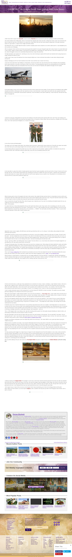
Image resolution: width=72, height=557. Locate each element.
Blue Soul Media (15, 421)
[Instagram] (9, 438)
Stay (44, 2)
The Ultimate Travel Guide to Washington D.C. (60, 506)
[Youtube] (17, 438)
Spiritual (26, 2)
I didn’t (46, 253)
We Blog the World (27, 416)
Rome (44, 547)
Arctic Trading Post (15, 252)
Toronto (50, 546)
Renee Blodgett (28, 11)
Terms (43, 554)
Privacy (40, 554)
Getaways (9, 525)
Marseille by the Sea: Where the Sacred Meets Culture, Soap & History (23, 454)
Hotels (8, 526)
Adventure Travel (11, 521)
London (44, 540)
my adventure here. (55, 253)
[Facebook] (6, 438)
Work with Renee (59, 542)
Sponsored (8, 545)
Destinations (15, 2)
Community (8, 541)
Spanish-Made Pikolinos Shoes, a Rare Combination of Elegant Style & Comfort (23, 507)
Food (29, 2)
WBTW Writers (10, 528)
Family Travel (10, 522)
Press (7, 544)
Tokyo (50, 545)
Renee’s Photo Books (60, 541)
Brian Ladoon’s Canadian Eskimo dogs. (33, 317)
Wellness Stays (34, 544)
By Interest (20, 2)
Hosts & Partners (9, 542)
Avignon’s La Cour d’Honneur (58, 454)
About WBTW (9, 539)
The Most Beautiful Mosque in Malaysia (60, 442)
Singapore (51, 542)
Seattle (50, 541)
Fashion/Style (21, 539)
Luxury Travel (34, 2)
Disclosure (36, 554)
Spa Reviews (33, 541)
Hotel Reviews (34, 539)
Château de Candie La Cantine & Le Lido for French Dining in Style (35, 454)
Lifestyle (20, 541)
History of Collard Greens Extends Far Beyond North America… (48, 506)
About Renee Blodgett (60, 539)
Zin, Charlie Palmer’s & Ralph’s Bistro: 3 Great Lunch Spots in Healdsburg (11, 506)
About (10, 2)
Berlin (44, 539)
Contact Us (8, 549)
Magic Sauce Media (29, 422)
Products (40, 2)
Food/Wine (9, 523)
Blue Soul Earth (27, 421)
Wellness (9, 529)
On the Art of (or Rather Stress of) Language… (12, 442)
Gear (19, 540)
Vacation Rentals (34, 542)
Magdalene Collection (43, 418)
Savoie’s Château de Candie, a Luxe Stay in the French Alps (11, 454)
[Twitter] (14, 438)
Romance (33, 540)
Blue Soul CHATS (53, 421)
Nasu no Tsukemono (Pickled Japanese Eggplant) (35, 506)
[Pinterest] (12, 438)
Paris (44, 546)
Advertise (8, 540)
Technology (20, 542)
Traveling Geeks (20, 433)
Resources (47, 2)
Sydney (50, 544)
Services (8, 546)
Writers (57, 540)
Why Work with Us (10, 547)
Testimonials (47, 554)
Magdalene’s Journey (40, 419)
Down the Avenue (35, 426)
